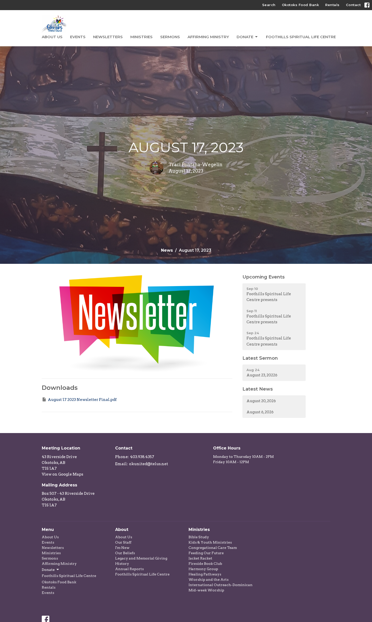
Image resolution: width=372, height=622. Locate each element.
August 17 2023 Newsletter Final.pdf (82, 399)
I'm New (122, 548)
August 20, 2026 (261, 401)
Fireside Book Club (205, 564)
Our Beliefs (125, 553)
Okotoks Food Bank (300, 5)
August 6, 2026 (260, 412)
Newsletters (108, 36)
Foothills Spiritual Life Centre (301, 36)
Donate (245, 36)
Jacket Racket (200, 558)
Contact (353, 5)
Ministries (141, 36)
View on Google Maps (62, 474)
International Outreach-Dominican (221, 585)
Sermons (170, 36)
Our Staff (123, 542)
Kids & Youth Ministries (210, 542)
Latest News (257, 389)
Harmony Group (203, 569)
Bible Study (199, 537)
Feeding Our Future (206, 553)
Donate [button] (48, 570)
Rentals (332, 5)
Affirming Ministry (208, 36)
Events (78, 36)
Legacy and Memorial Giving (141, 558)
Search (269, 5)
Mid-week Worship (206, 590)
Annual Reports (129, 569)
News (167, 250)
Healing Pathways (205, 574)
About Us (52, 36)
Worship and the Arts (209, 579)
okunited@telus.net (148, 464)
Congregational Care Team (213, 548)
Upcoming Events (263, 277)
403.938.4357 (142, 457)
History (122, 564)
